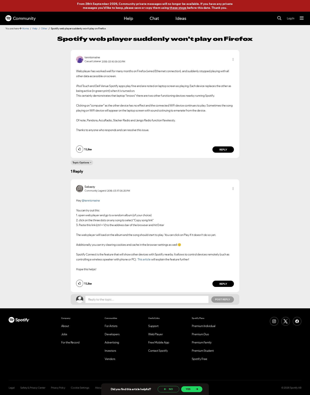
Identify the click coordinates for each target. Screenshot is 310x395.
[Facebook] (297, 321)
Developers (112, 334)
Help (128, 18)
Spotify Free (199, 359)
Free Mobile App (158, 342)
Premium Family (202, 342)
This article (144, 259)
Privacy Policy (58, 387)
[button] (233, 59)
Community (24, 18)
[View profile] (79, 59)
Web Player (155, 334)
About (65, 326)
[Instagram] (274, 321)
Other (44, 28)
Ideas (180, 18)
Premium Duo (200, 334)
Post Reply (222, 299)
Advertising (112, 342)
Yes (188, 389)
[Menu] (302, 18)
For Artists (111, 326)
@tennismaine (91, 200)
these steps (178, 8)
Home (25, 28)
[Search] (279, 18)
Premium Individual (203, 326)
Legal (12, 387)
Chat (154, 18)
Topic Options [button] (80, 162)
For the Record (70, 342)
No (171, 389)
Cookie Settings (80, 387)
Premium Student (203, 351)
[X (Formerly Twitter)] (285, 321)
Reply (223, 149)
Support (153, 326)
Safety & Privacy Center (32, 387)
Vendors (110, 359)
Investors (110, 351)
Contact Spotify (158, 351)
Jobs (64, 334)
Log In (290, 18)
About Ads (101, 387)
